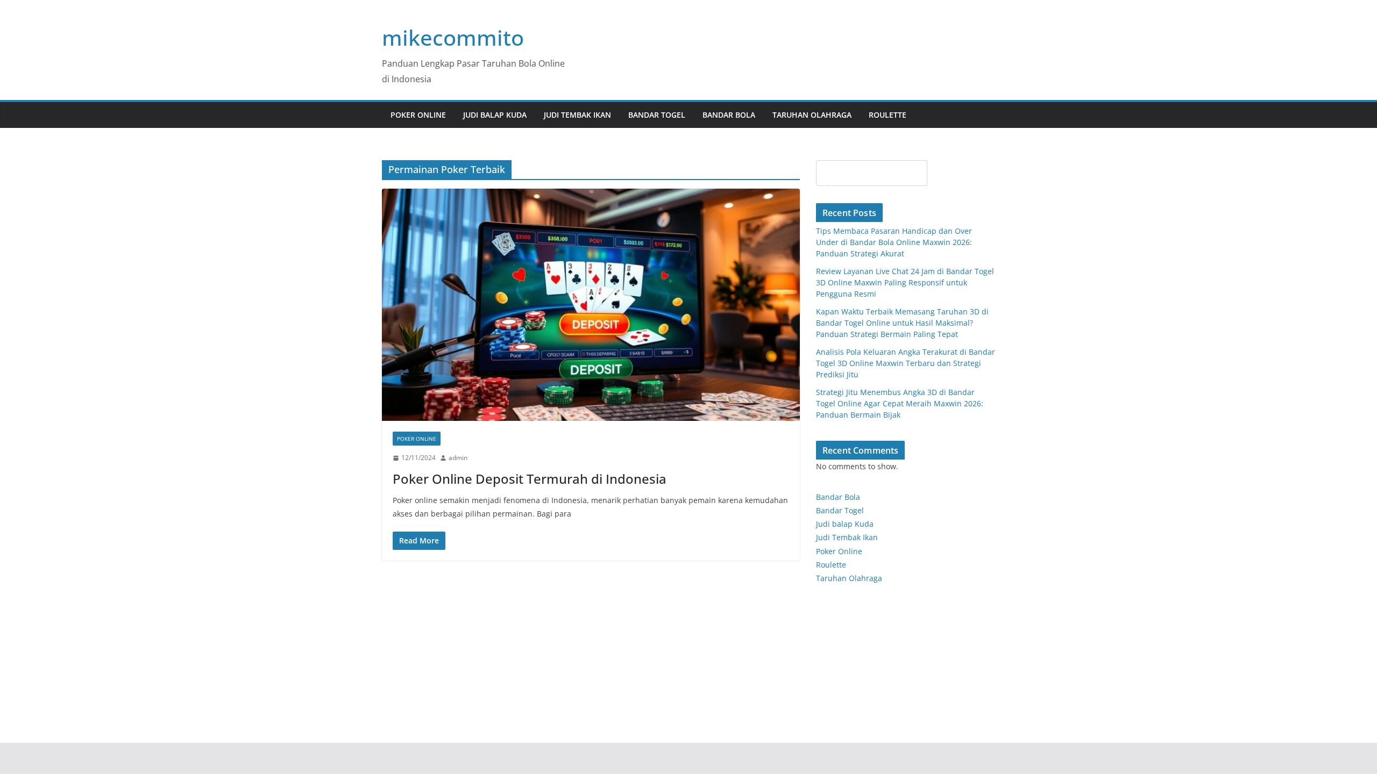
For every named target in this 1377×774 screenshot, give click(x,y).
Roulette (887, 115)
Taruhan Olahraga (811, 115)
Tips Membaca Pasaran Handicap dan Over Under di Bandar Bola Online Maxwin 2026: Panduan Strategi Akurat (894, 242)
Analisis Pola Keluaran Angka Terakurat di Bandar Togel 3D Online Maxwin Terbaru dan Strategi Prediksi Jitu (905, 363)
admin (458, 457)
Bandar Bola (728, 115)
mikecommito (453, 37)
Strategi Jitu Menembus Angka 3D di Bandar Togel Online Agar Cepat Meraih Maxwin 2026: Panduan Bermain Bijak (899, 403)
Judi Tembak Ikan (577, 115)
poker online (418, 115)
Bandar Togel (656, 115)
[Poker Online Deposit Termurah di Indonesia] (591, 305)
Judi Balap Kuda (495, 115)
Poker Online (839, 551)
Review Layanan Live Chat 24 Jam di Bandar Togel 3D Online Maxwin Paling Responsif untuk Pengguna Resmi (905, 282)
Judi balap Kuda (845, 524)
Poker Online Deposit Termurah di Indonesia (529, 479)
